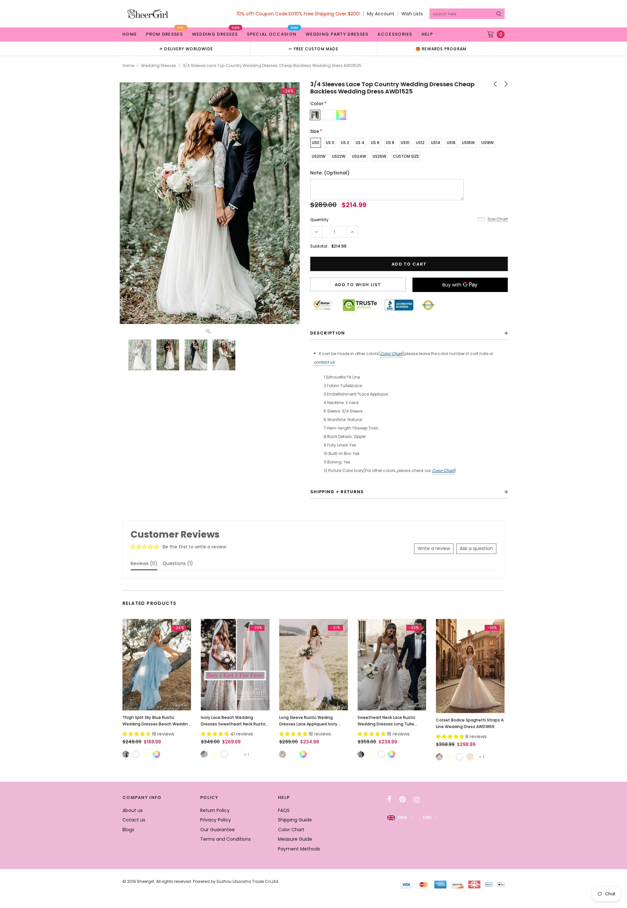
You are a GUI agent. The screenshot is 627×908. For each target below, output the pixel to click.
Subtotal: (319, 246)
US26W (379, 156)
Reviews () (144, 563)
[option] (186, 48)
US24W (359, 156)
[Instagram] (416, 799)
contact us (324, 362)
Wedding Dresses (158, 65)
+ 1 (246, 754)
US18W (487, 142)
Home (128, 65)
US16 (451, 142)
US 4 (360, 142)
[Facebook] (389, 799)
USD (427, 817)
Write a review (434, 548)
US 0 (330, 142)
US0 (315, 142)
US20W (319, 156)
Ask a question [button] (476, 548)
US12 (420, 142)
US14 (435, 142)
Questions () (178, 563)
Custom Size (406, 156)
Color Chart (391, 353)
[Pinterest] (402, 799)
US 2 (345, 142)
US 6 (375, 142)
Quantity (319, 219)
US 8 (390, 142)
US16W (468, 142)
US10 (405, 142)
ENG (402, 817)
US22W (339, 156)
